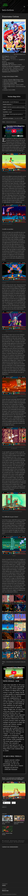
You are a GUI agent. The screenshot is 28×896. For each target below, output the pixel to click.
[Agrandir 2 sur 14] (24, 596)
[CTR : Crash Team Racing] (7, 818)
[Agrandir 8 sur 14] (24, 624)
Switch (22, 842)
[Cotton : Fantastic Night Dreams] (7, 829)
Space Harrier (17, 416)
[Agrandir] (24, 21)
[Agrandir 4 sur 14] (24, 605)
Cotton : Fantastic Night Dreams (12, 79)
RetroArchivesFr (14, 840)
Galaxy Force (18, 202)
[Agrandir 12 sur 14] (24, 643)
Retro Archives (8, 10)
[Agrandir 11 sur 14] (12, 643)
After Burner (7, 202)
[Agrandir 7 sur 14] (12, 624)
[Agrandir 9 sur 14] (12, 633)
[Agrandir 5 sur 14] (12, 615)
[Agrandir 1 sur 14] (12, 596)
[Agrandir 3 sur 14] (12, 605)
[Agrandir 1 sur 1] (24, 155)
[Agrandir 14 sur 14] (24, 652)
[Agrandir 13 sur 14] (12, 652)
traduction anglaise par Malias (18, 107)
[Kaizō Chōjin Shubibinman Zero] (19, 818)
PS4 (20, 842)
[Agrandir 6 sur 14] (24, 615)
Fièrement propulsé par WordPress (9, 894)
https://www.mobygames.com (19, 54)
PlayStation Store (6, 71)
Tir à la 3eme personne (8, 842)
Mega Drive (11, 63)
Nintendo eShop (14, 69)
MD (18, 842)
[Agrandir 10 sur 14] (24, 633)
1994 (16, 842)
